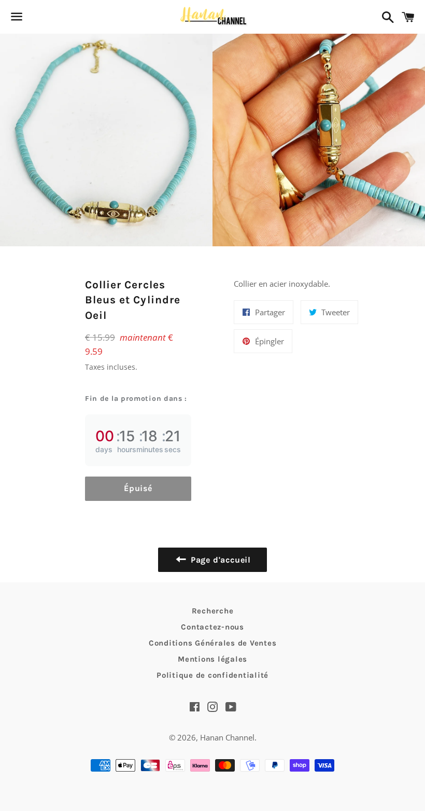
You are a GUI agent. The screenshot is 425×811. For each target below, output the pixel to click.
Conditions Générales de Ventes (213, 643)
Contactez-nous (212, 627)
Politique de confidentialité (212, 675)
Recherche (213, 611)
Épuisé (138, 488)
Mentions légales (212, 659)
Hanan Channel (227, 737)
